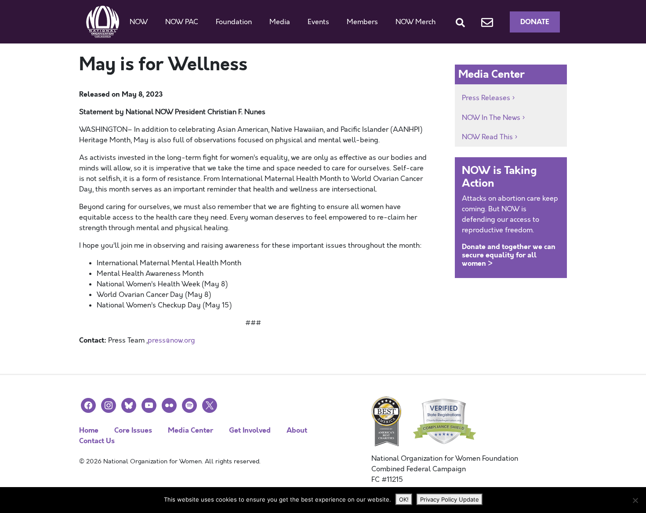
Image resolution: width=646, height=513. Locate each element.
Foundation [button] (234, 22)
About (297, 430)
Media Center (190, 430)
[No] (635, 500)
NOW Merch (416, 22)
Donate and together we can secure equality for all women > (508, 255)
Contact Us (97, 441)
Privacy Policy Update (449, 499)
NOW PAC (181, 22)
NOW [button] (139, 22)
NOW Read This (487, 137)
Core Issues (133, 430)
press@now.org (171, 340)
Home (88, 430)
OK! (404, 499)
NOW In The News (491, 118)
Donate (534, 22)
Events (318, 22)
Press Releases (486, 98)
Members (362, 22)
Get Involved (250, 430)
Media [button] (279, 22)
